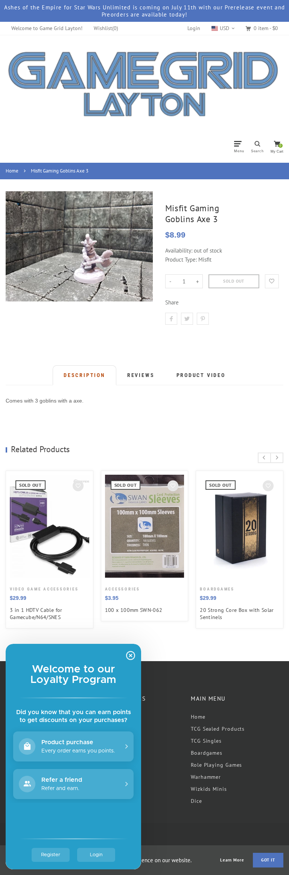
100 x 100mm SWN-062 (134, 610)
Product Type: (181, 259)
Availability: (179, 250)
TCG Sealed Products (218, 728)
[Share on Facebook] (171, 319)
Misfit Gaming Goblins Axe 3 (59, 171)
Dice (196, 801)
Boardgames (206, 752)
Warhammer (206, 777)
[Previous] (264, 458)
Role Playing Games (216, 764)
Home (12, 171)
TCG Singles (206, 740)
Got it (268, 860)
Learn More (232, 860)
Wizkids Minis (209, 789)
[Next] (276, 458)
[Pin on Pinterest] (203, 319)
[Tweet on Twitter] (187, 319)
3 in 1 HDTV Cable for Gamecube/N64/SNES (36, 614)
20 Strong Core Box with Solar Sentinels (237, 614)
